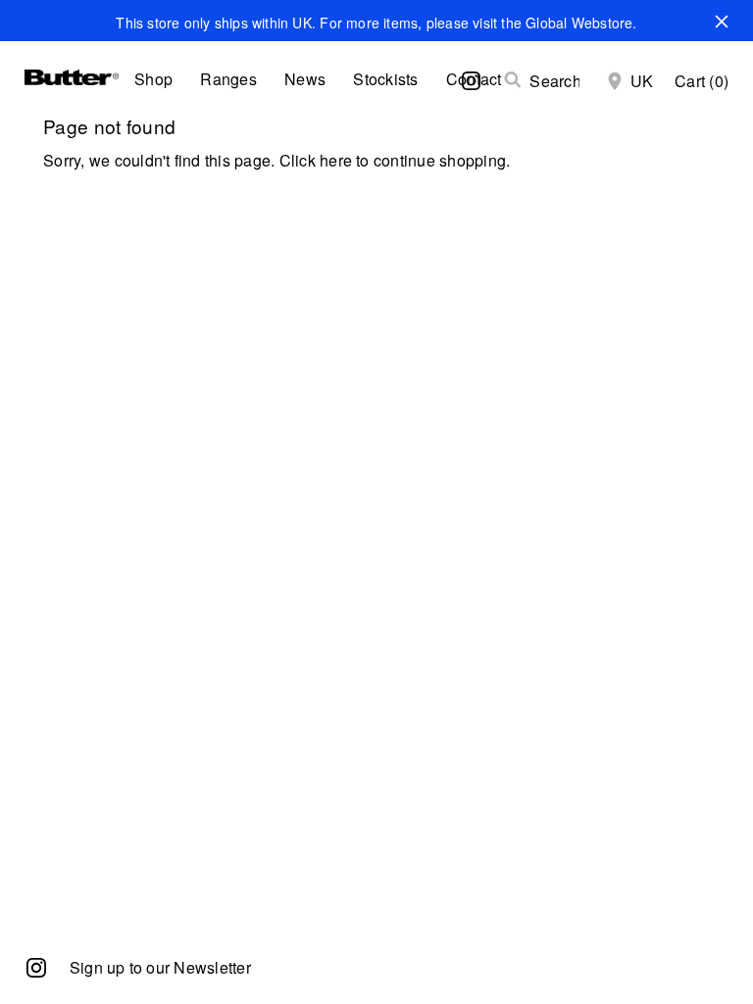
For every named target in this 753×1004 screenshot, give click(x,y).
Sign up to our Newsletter (160, 967)
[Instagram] (36, 966)
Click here (315, 160)
